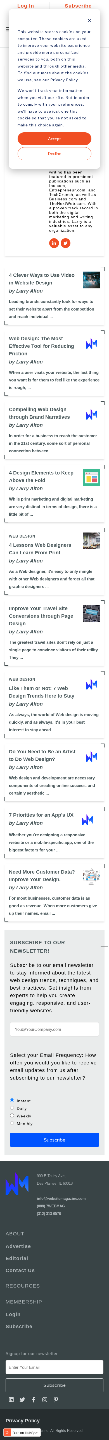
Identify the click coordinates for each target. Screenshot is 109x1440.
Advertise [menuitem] (18, 1246)
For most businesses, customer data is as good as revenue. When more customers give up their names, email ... (53, 906)
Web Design (22, 536)
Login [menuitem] (13, 1314)
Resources (23, 1286)
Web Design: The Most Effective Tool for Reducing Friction (41, 346)
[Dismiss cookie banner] (89, 21)
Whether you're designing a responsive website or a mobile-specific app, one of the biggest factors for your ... (51, 842)
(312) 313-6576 (49, 1214)
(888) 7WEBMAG (51, 1206)
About (15, 1234)
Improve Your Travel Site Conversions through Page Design (41, 616)
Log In (25, 6)
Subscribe (78, 6)
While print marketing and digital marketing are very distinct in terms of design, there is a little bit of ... (53, 507)
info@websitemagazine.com (61, 1198)
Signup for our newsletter (32, 1353)
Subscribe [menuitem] (19, 1326)
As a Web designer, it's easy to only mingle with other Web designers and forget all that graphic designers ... (51, 579)
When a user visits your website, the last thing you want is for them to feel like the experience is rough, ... (54, 380)
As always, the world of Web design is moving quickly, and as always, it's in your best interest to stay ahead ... (54, 722)
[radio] (54, 1101)
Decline (54, 153)
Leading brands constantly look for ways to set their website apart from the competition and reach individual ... (51, 309)
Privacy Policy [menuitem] (23, 1420)
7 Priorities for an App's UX (41, 815)
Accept (54, 138)
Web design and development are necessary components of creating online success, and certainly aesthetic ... (52, 785)
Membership (24, 1302)
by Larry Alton (26, 291)
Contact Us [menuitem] (20, 1270)
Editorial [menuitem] (17, 1258)
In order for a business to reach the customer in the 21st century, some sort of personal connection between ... (53, 443)
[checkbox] (54, 1112)
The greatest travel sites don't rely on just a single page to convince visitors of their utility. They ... (54, 650)
